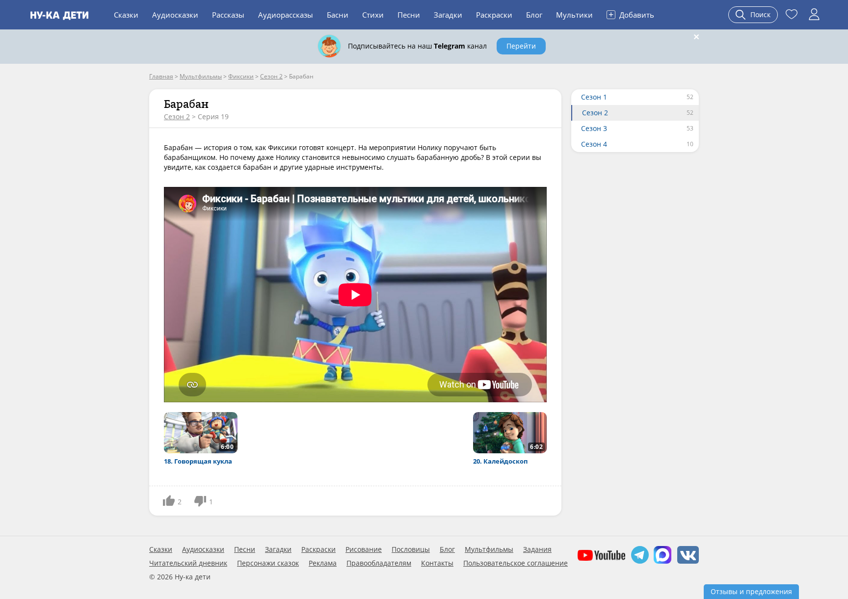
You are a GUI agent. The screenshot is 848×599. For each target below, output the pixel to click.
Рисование (363, 549)
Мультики (574, 15)
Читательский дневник (188, 563)
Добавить (631, 14)
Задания (537, 549)
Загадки (448, 15)
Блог (534, 15)
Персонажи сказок (268, 563)
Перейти (521, 46)
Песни (409, 15)
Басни (337, 15)
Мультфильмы (489, 549)
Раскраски (494, 15)
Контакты (437, 563)
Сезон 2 (177, 116)
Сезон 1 (594, 97)
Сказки (126, 15)
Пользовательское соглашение (515, 563)
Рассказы (228, 15)
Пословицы (411, 549)
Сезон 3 (594, 128)
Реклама (323, 563)
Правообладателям (378, 563)
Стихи (373, 15)
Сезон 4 (594, 144)
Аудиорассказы (285, 15)
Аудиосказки (175, 15)
